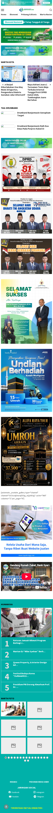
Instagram (40, 792)
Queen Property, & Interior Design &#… (30, 663)
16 (25, 761)
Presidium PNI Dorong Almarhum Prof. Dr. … (31, 685)
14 (44, 758)
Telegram (40, 796)
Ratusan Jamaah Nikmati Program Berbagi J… (29, 641)
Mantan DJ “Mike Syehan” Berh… (29, 651)
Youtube (15, 796)
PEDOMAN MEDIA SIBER (39, 782)
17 (28, 761)
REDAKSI (13, 782)
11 (35, 758)
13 (41, 758)
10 (32, 758)
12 (38, 758)
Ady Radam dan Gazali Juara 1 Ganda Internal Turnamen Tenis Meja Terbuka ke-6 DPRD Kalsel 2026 (38, 89)
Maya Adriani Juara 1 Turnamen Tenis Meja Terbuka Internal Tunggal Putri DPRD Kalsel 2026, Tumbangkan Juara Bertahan (11, 92)
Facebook (15, 792)
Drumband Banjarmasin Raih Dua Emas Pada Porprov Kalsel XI (33, 127)
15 (47, 758)
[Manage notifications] (6, 806)
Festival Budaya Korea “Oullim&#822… (24, 674)
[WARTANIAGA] (26, 9)
